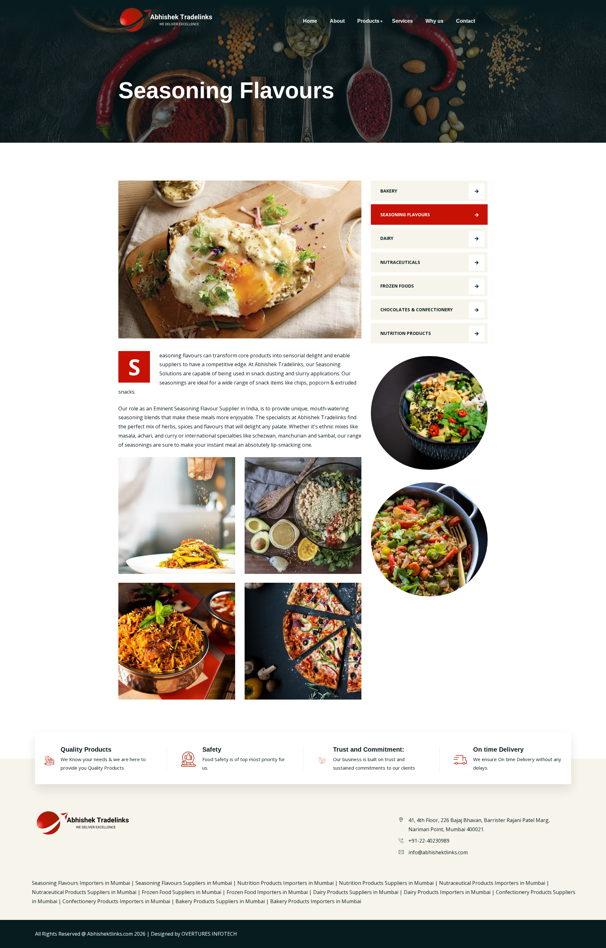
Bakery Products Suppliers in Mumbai (220, 901)
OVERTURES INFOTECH (209, 933)
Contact (465, 21)
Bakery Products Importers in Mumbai (315, 901)
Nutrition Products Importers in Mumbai (286, 882)
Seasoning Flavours (405, 215)
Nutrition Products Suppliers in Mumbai (386, 882)
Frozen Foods (397, 286)
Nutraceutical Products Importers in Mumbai (492, 882)
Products (368, 21)
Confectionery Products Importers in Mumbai (116, 901)
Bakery (388, 191)
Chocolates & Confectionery (416, 310)
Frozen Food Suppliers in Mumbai (182, 892)
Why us (434, 21)
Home (310, 21)
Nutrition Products (405, 333)
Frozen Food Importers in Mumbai (267, 892)
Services (402, 21)
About (337, 21)
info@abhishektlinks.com (438, 852)
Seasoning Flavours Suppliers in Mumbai (184, 882)
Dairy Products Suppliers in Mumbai (356, 892)
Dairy (386, 238)
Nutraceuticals (400, 262)
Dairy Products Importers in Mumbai (448, 892)
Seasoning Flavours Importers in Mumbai (81, 882)
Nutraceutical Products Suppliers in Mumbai (85, 892)
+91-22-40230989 (428, 840)
